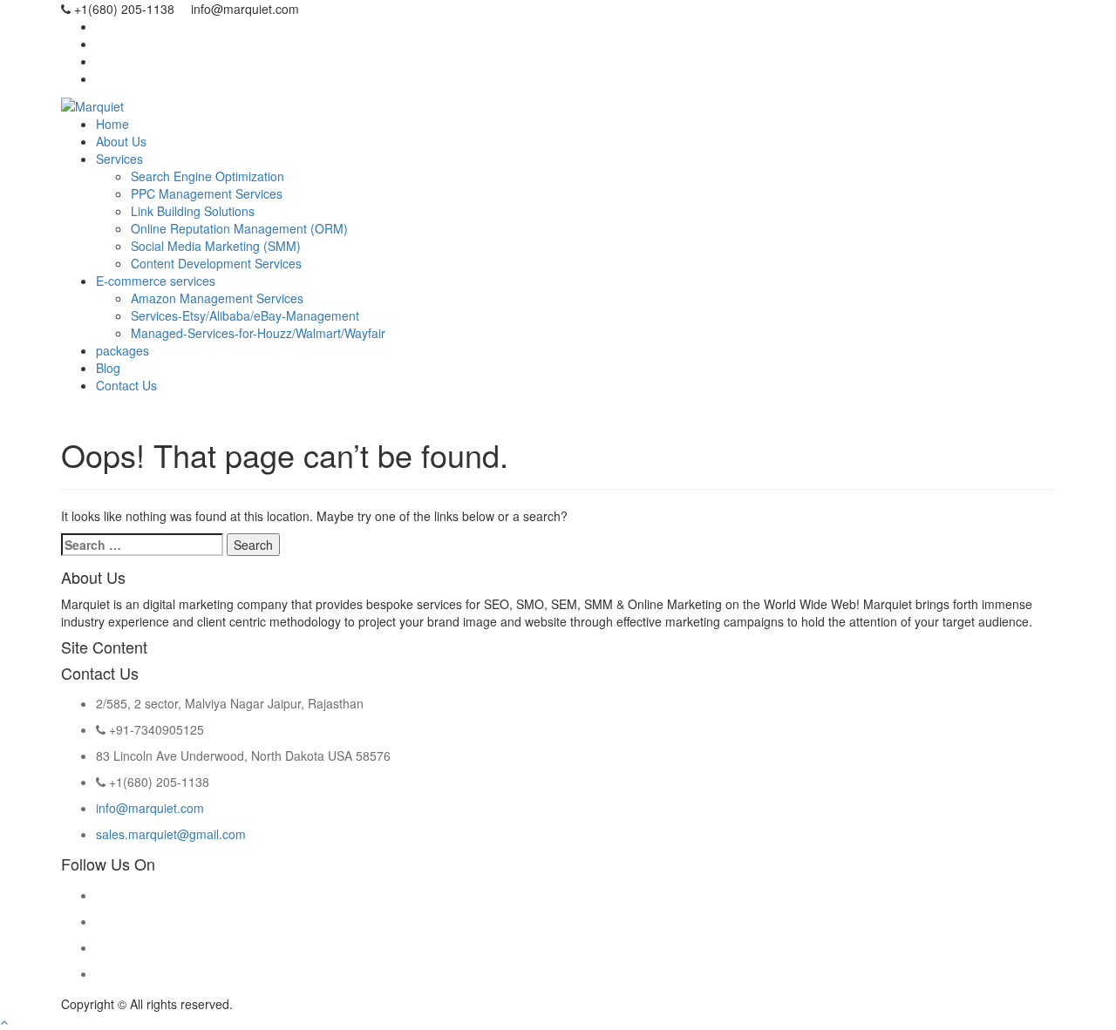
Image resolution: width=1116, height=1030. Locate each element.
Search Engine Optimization (207, 176)
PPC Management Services (206, 193)
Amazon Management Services (217, 298)
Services (119, 158)
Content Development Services (216, 263)
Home (112, 123)
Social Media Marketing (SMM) (216, 245)
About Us (121, 141)
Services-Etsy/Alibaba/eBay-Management (245, 315)
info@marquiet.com (150, 808)
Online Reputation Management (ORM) (239, 228)
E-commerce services (155, 280)
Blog (108, 367)
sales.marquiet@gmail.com (171, 834)
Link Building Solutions (193, 211)
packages (122, 350)
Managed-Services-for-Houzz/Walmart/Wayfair (258, 333)
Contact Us (126, 385)
